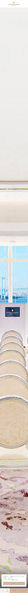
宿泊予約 (14, 590)
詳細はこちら (14, 579)
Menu (2, 590)
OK (14, 583)
